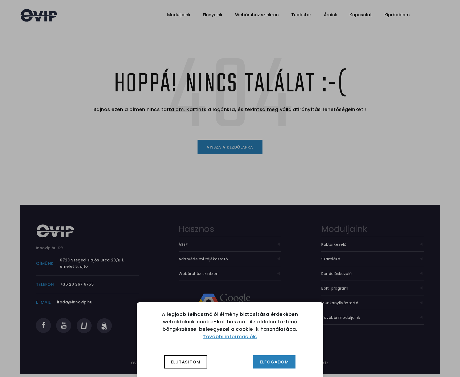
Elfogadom (274, 362)
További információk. (230, 336)
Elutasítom (185, 362)
